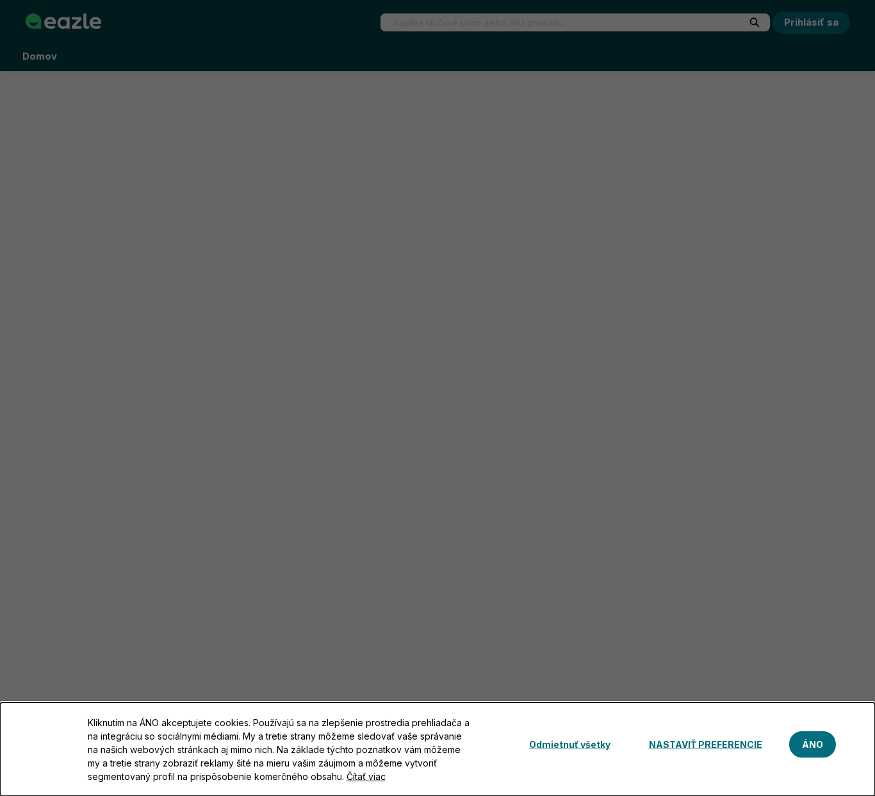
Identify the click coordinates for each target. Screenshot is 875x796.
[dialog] (437, 749)
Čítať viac (366, 776)
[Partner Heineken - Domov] (63, 21)
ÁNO (812, 744)
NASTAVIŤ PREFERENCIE (705, 744)
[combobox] (554, 22)
